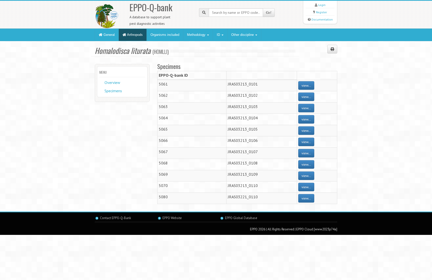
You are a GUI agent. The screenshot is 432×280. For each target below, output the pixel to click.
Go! (269, 12)
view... (306, 85)
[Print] (332, 49)
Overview (112, 82)
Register (321, 12)
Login (322, 5)
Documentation (322, 19)
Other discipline (243, 35)
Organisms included (164, 35)
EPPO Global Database (241, 218)
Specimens (113, 90)
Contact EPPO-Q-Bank (115, 218)
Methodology (196, 35)
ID (219, 35)
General (108, 35)
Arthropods (134, 35)
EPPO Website (172, 218)
